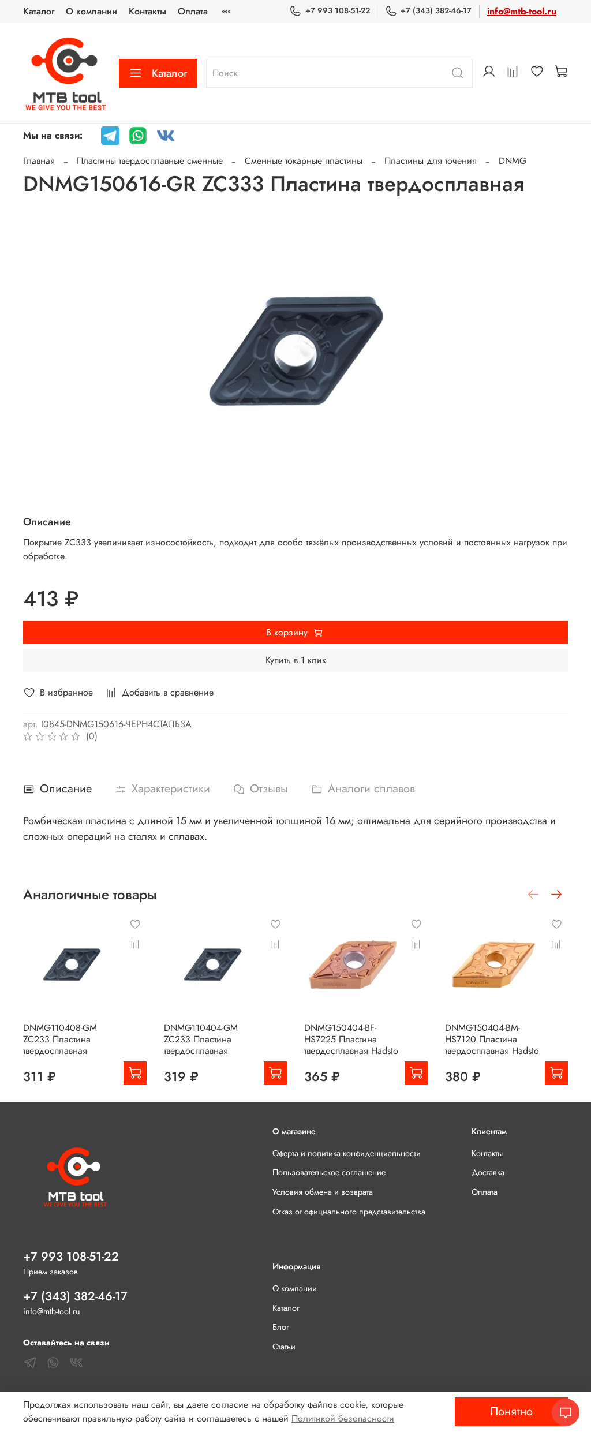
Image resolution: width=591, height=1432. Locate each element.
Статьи (284, 1346)
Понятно (511, 1411)
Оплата (193, 11)
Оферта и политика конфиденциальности (346, 1153)
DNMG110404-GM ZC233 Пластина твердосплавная (201, 1039)
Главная (39, 160)
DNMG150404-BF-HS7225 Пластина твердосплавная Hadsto (351, 1039)
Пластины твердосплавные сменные (150, 160)
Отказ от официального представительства (348, 1211)
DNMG (512, 160)
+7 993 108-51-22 (337, 10)
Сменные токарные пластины (303, 160)
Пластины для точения (430, 160)
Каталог (38, 11)
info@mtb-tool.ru (521, 11)
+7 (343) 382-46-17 (436, 10)
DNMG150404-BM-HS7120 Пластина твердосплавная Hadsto (492, 1039)
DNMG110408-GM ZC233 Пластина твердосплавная (60, 1039)
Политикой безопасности (342, 1418)
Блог (280, 1327)
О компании (91, 11)
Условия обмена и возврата (322, 1192)
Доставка (488, 1172)
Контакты (147, 11)
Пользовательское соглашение (329, 1172)
